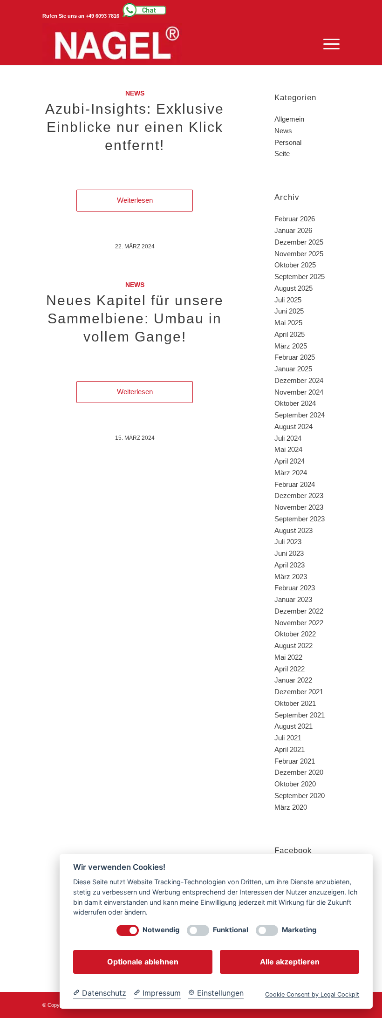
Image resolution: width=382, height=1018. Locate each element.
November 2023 (298, 507)
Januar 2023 (293, 599)
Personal (287, 142)
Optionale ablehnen (142, 961)
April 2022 (289, 669)
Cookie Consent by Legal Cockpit (312, 994)
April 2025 (289, 334)
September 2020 (299, 795)
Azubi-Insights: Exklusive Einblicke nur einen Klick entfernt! (134, 127)
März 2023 (290, 577)
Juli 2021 (287, 738)
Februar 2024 (294, 484)
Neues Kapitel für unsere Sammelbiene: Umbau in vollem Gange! (135, 318)
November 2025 (298, 254)
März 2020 (290, 807)
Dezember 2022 (298, 611)
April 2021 (289, 749)
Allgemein (289, 119)
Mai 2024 (288, 449)
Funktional (230, 930)
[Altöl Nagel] (112, 44)
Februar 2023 (294, 588)
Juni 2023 (289, 553)
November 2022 (298, 623)
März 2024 (290, 473)
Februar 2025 (294, 357)
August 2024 (293, 426)
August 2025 (293, 288)
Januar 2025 (293, 369)
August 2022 (293, 645)
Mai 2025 (288, 323)
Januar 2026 (293, 230)
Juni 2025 (289, 311)
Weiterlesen (135, 200)
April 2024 (289, 461)
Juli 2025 (287, 300)
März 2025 (290, 346)
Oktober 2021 (295, 703)
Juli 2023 (287, 542)
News (134, 93)
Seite (282, 153)
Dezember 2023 (298, 495)
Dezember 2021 (298, 692)
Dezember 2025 (298, 242)
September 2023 (299, 519)
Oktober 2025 (295, 265)
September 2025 (299, 276)
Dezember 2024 (298, 380)
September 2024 (299, 415)
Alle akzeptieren (290, 961)
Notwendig (161, 930)
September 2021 (299, 715)
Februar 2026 (294, 219)
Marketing (299, 930)
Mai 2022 (288, 657)
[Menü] (327, 44)
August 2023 (293, 530)
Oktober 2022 (295, 634)
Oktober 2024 (295, 403)
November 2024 (298, 392)
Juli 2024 (287, 438)
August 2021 (293, 726)
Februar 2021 (294, 761)
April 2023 (289, 565)
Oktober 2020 (295, 784)
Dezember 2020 (298, 772)
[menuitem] (327, 44)
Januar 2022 (293, 680)
